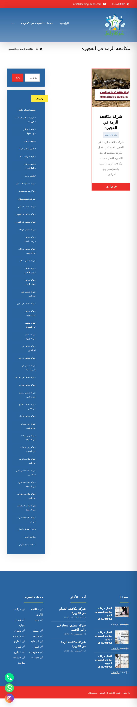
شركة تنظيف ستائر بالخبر (30, 282)
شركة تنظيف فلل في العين (28, 293)
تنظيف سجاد (30, 175)
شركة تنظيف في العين (26, 303)
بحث (17, 77)
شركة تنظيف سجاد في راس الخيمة (71, 627)
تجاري (17, 630)
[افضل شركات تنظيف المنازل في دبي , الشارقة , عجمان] (114, 24)
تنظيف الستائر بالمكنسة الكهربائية (25, 119)
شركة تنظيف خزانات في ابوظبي (27, 251)
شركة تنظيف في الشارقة (30, 324)
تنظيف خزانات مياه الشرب (30, 166)
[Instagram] (9, 698)
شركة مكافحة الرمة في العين (27, 460)
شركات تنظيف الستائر (26, 183)
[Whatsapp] (9, 687)
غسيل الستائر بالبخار (27, 529)
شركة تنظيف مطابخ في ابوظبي (27, 394)
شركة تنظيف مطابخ (27, 385)
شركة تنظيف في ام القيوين (29, 348)
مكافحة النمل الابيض (27, 544)
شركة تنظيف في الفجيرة (30, 336)
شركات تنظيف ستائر (27, 191)
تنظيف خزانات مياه (28, 156)
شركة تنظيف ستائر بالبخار (30, 270)
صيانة (36, 630)
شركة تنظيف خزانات (27, 229)
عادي (36, 636)
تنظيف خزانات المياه (27, 148)
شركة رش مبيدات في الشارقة (28, 437)
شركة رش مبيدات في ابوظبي (28, 425)
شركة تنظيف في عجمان (25, 377)
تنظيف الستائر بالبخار (27, 109)
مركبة (17, 609)
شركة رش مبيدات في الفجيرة (28, 449)
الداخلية (35, 641)
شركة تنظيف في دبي (27, 358)
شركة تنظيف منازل (27, 416)
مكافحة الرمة (30, 536)
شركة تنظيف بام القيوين (26, 221)
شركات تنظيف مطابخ (27, 198)
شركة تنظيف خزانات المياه (30, 239)
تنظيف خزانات (30, 141)
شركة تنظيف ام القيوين (26, 214)
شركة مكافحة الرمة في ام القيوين (26, 472)
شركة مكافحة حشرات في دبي (26, 519)
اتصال (35, 647)
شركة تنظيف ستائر (28, 260)
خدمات (17, 636)
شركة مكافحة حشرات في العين (26, 496)
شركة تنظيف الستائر (27, 206)
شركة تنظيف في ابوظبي (30, 313)
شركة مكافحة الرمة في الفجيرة (73, 644)
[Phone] (9, 677)
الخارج (17, 641)
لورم (18, 647)
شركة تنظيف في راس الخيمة (29, 367)
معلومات (34, 652)
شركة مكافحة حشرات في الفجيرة (26, 507)
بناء (37, 620)
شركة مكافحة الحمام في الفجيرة (72, 611)
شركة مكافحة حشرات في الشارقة (26, 484)
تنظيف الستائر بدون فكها (30, 131)
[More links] (12, 18)
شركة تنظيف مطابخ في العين (27, 406)
